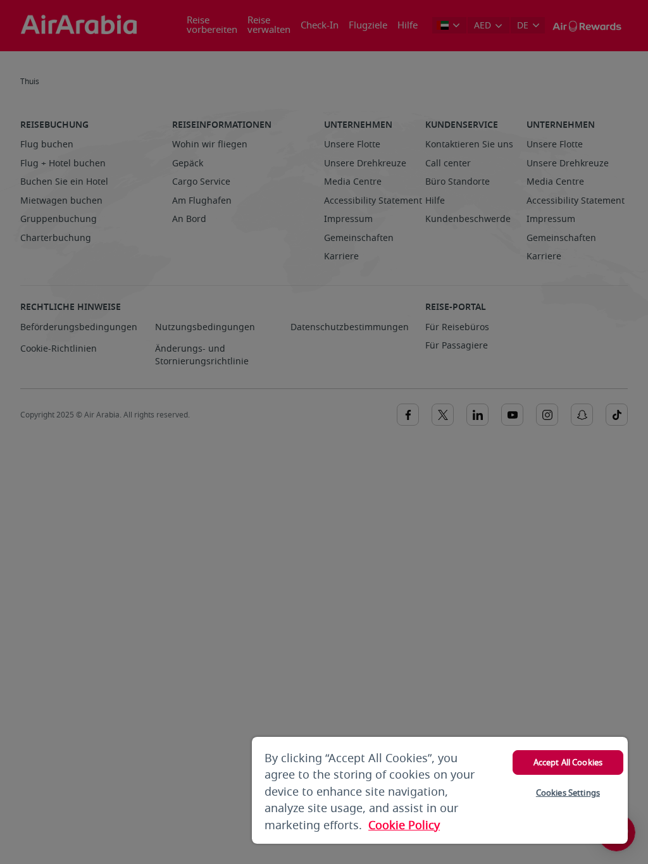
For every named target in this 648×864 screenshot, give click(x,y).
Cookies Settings (568, 793)
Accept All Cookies (567, 762)
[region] (440, 790)
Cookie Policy (404, 825)
